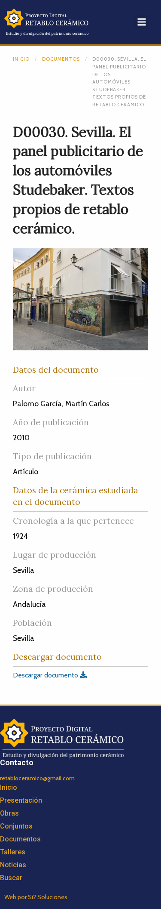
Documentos (61, 59)
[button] (141, 22)
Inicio (21, 59)
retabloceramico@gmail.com (37, 778)
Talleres (12, 852)
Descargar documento (46, 675)
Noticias (13, 865)
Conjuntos (16, 826)
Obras (9, 813)
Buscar (11, 878)
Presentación (21, 800)
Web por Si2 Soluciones (35, 897)
